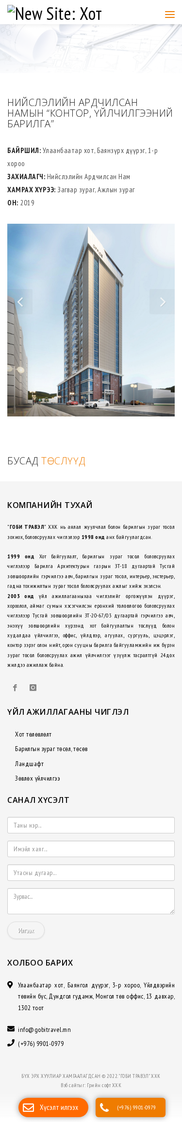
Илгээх (26, 935)
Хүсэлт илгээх (59, 1107)
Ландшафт (29, 768)
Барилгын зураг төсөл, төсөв (51, 753)
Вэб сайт (70, 1090)
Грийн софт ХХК (104, 1090)
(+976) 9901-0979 (136, 1107)
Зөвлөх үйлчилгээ (37, 783)
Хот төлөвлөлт (33, 739)
